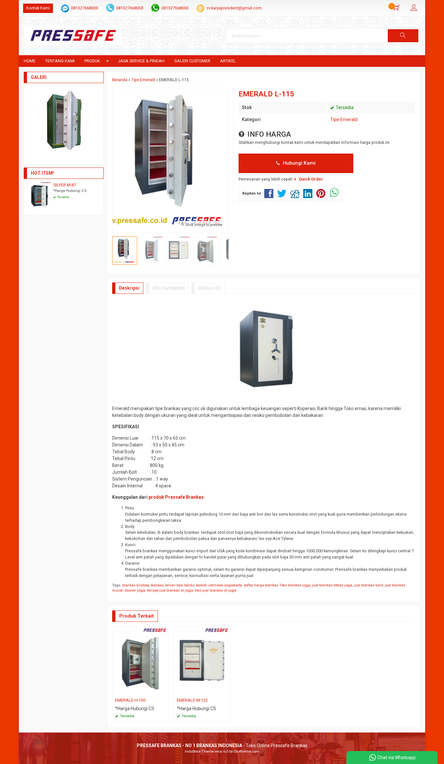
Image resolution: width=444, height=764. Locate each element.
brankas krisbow (135, 585)
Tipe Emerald (344, 119)
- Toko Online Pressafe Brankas (222, 745)
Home (29, 60)
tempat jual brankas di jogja (170, 590)
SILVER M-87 (64, 184)
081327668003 (84, 8)
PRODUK (92, 60)
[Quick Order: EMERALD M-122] (226, 690)
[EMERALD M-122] (202, 661)
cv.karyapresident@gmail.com (234, 8)
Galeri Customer (192, 60)
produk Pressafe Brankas (176, 497)
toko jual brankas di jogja (215, 590)
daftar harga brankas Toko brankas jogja (276, 585)
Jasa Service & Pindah (141, 60)
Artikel (228, 60)
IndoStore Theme (199, 751)
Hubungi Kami (298, 163)
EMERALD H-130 (130, 700)
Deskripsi (129, 288)
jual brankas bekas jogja (332, 585)
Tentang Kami (60, 60)
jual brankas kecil (368, 585)
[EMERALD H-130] (140, 661)
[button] (403, 35)
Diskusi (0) (209, 288)
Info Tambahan (169, 288)
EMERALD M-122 (192, 700)
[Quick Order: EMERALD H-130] (164, 690)
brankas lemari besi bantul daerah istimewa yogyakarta (196, 585)
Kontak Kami (38, 8)
